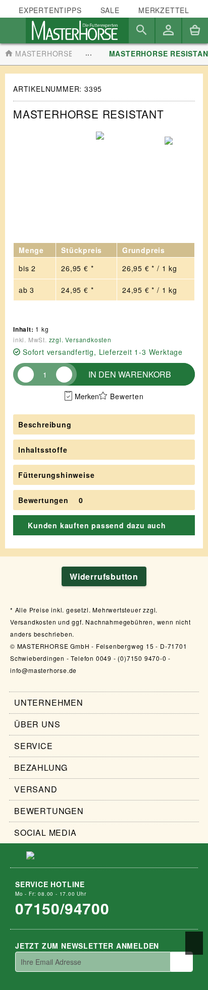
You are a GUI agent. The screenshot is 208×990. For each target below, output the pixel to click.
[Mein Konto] (168, 30)
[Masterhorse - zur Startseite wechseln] (75, 30)
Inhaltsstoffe (42, 450)
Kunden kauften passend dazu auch (97, 525)
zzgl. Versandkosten (80, 339)
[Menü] (13, 30)
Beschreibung (45, 424)
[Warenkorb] (195, 30)
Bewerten (126, 396)
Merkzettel (163, 10)
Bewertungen (43, 500)
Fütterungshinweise (56, 475)
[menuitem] (163, 10)
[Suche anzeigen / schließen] (141, 30)
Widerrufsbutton (104, 576)
